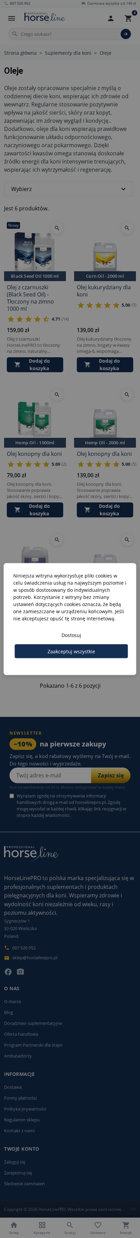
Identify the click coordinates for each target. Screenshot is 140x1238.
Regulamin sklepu (22, 1120)
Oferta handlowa (21, 1034)
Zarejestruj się (18, 1173)
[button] (110, 18)
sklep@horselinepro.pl (30, 958)
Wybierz (69, 189)
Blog (8, 1012)
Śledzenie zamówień (24, 1184)
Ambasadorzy (18, 1056)
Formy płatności (20, 1098)
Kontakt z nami (19, 1131)
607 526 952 (17, 3)
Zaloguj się (14, 1162)
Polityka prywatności (25, 1109)
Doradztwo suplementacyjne (33, 1023)
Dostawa (13, 1087)
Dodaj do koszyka (32, 365)
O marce (12, 1001)
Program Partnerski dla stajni (33, 1045)
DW (132, 1208)
